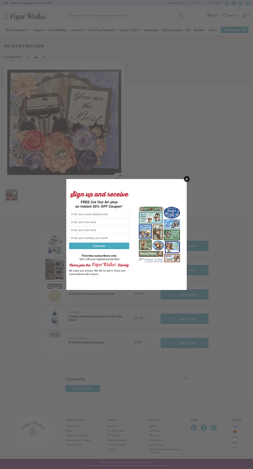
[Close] (187, 179)
